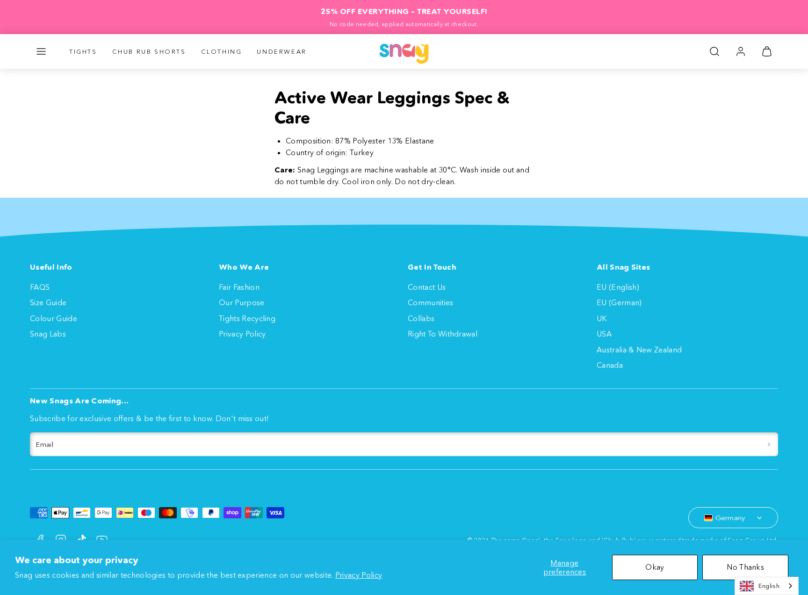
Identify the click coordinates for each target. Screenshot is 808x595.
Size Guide (48, 302)
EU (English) (618, 287)
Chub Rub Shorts (149, 51)
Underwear (281, 51)
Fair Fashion (239, 287)
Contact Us (427, 287)
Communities (431, 302)
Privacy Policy (358, 575)
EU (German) (619, 302)
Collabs (421, 318)
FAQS (40, 287)
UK (602, 318)
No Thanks (745, 567)
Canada (610, 365)
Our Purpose (242, 302)
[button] (41, 51)
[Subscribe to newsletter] (769, 444)
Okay (654, 567)
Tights (83, 51)
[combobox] (767, 586)
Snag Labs (48, 333)
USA (604, 333)
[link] (740, 51)
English (768, 585)
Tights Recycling (247, 318)
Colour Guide (53, 318)
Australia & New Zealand (639, 349)
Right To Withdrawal (442, 333)
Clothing (221, 51)
